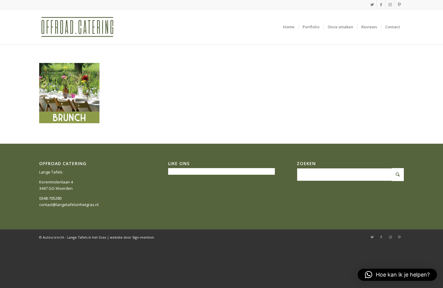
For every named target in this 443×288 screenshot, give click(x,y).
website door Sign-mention (132, 237)
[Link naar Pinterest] (399, 4)
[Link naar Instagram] (390, 4)
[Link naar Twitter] (372, 4)
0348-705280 (50, 198)
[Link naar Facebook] (381, 4)
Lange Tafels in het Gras (86, 237)
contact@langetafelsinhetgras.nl (69, 204)
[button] (397, 275)
